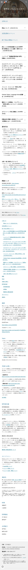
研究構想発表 (6, 286)
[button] (1, 2)
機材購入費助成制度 (8, 292)
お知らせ (4, 220)
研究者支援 (4, 284)
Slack (3, 279)
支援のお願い (5, 281)
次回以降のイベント (7, 226)
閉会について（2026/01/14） (10, 223)
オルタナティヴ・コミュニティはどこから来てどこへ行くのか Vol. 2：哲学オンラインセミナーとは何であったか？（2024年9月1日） (14, 243)
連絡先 (3, 297)
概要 (3, 276)
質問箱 (5, 289)
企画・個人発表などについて (10, 273)
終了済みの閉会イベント (8, 228)
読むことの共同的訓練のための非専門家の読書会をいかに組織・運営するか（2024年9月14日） (14, 233)
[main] (14, 8)
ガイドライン (5, 294)
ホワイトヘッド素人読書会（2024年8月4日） (14, 266)
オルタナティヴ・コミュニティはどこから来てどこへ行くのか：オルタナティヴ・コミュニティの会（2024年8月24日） (14, 249)
